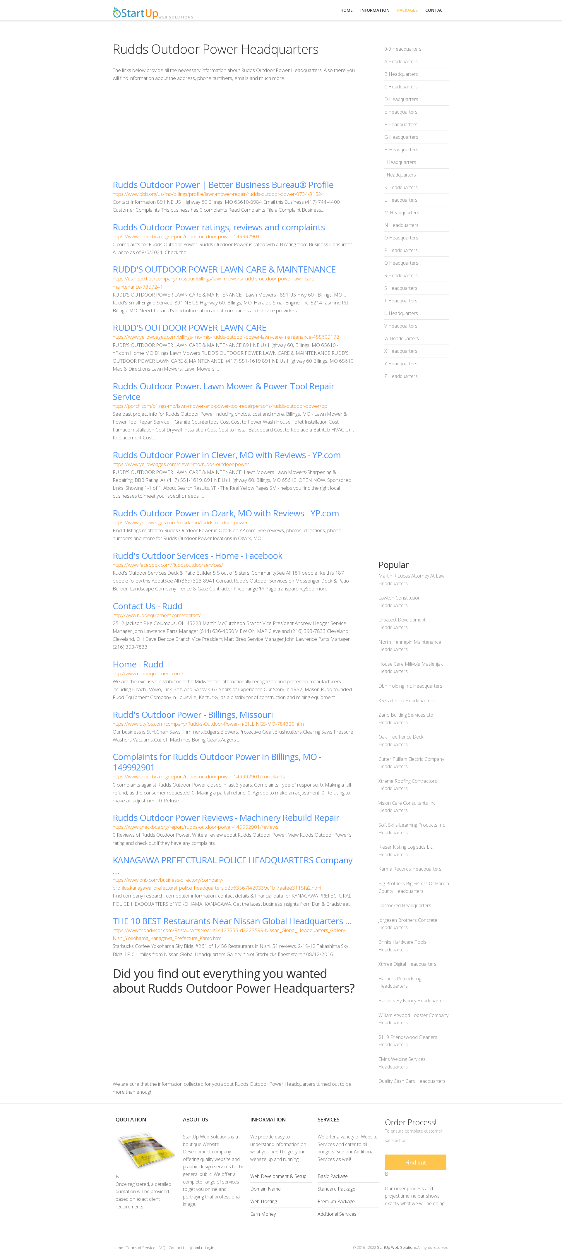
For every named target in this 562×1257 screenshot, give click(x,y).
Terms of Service (140, 1247)
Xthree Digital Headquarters (407, 964)
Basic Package (333, 1176)
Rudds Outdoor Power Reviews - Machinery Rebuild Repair (226, 817)
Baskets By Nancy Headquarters (412, 1000)
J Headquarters (400, 175)
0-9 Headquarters (403, 49)
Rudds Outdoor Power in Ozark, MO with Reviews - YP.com (226, 513)
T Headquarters (400, 300)
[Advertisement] (234, 131)
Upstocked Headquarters (404, 905)
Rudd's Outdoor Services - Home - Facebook (197, 555)
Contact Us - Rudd (148, 606)
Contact (435, 10)
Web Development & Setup (278, 1176)
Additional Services (337, 1214)
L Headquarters (400, 200)
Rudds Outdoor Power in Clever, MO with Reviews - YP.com (227, 455)
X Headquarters (400, 351)
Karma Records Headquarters (409, 869)
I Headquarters (400, 162)
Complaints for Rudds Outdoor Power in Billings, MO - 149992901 (217, 762)
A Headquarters (401, 61)
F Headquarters (400, 124)
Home (118, 1247)
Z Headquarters (401, 376)
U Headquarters (401, 313)
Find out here (415, 1164)
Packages (407, 10)
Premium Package (336, 1201)
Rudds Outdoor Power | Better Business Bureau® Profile (223, 185)
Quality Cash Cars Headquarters (412, 1081)
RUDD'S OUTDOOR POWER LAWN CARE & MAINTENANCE (224, 269)
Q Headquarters (401, 263)
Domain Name (265, 1189)
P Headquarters (401, 250)
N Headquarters (401, 225)
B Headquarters (401, 74)
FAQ (162, 1247)
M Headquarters (401, 212)
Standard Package (336, 1189)
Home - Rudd (138, 664)
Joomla (196, 1247)
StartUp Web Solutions (397, 1247)
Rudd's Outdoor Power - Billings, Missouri (193, 714)
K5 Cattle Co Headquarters (406, 700)
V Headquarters (400, 326)
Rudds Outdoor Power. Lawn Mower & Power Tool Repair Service (223, 391)
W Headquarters (401, 338)
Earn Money (263, 1214)
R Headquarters (401, 275)
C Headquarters (401, 86)
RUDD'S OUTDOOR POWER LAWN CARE (189, 327)
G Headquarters (401, 137)
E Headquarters (400, 112)
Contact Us (178, 1247)
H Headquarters (401, 149)
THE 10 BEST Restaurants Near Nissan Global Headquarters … (232, 921)
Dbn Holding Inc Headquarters (410, 686)
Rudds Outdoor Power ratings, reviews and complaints (219, 227)
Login (209, 1247)
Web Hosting (263, 1201)
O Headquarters (401, 237)
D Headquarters (401, 99)
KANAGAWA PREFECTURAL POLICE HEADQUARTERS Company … (232, 865)
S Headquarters (400, 288)
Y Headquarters (400, 363)
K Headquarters (401, 187)
